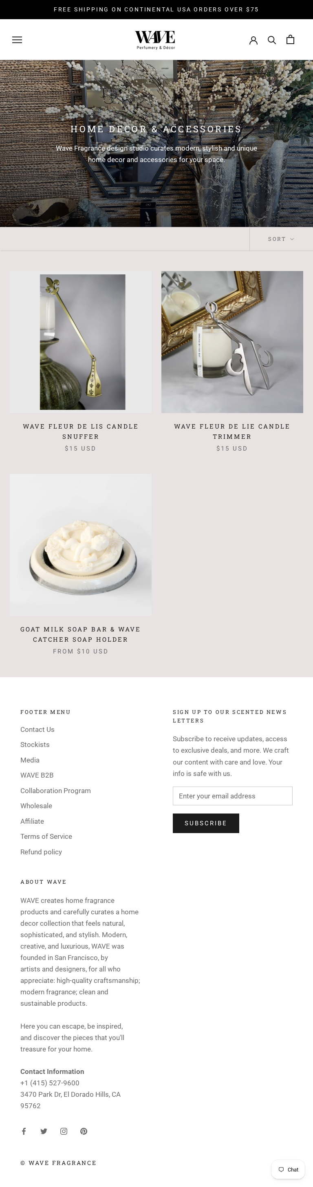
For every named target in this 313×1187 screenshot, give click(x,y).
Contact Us (37, 729)
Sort (278, 238)
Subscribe (206, 823)
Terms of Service (46, 836)
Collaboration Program (55, 791)
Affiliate (32, 821)
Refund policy (41, 852)
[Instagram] (63, 1130)
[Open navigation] (17, 39)
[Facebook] (23, 1130)
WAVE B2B (37, 775)
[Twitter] (43, 1130)
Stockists (35, 744)
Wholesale (36, 806)
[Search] (272, 39)
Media (30, 760)
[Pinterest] (83, 1130)
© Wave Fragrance (58, 1163)
